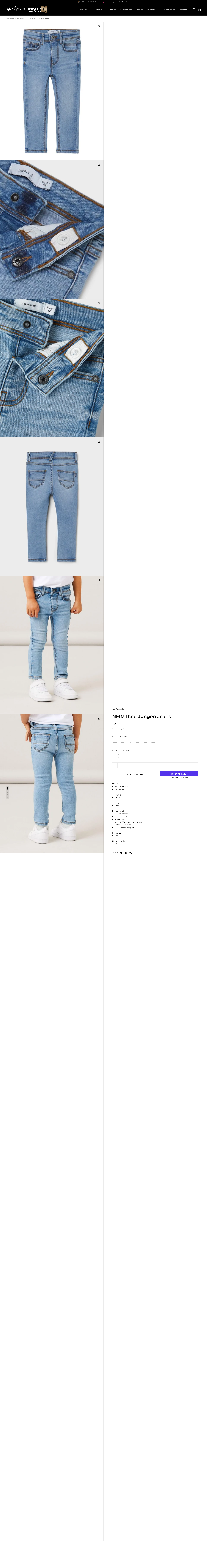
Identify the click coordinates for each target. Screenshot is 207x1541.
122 (115, 742)
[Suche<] (194, 9)
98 (123, 742)
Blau (115, 756)
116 (130, 742)
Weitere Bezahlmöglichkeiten (179, 777)
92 (138, 742)
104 (153, 742)
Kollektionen (21, 19)
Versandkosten (127, 729)
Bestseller (120, 709)
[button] (195, 765)
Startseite (10, 19)
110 (145, 742)
